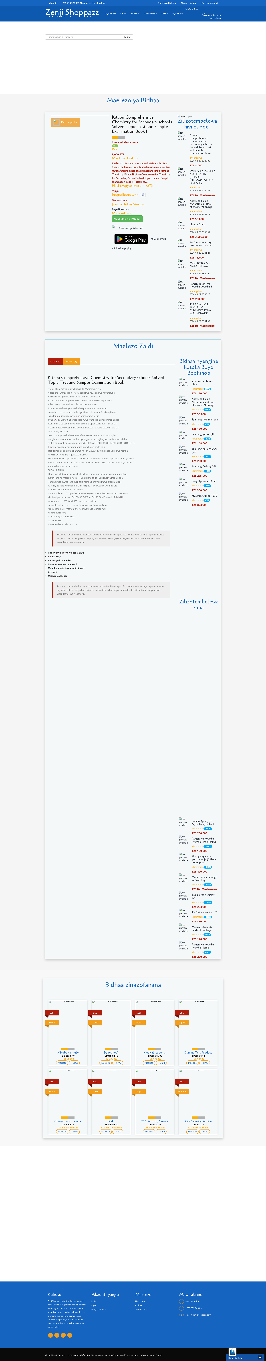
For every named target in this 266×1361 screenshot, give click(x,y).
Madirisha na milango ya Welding (204, 879)
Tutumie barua (142, 1309)
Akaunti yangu (189, 3)
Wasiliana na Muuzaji (127, 218)
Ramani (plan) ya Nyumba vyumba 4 (201, 285)
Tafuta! (127, 36)
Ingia (93, 1305)
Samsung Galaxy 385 (204, 466)
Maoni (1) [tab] (71, 361)
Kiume (134, 13)
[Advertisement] (92, 72)
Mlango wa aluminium (67, 1121)
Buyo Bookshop (121, 209)
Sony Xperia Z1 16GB (204, 481)
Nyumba (176, 13)
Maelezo (62, 1062)
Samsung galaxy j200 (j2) (204, 450)
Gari (163, 13)
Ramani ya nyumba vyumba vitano (203, 946)
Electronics (149, 13)
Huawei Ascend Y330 (204, 495)
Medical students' (154, 1052)
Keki (111, 1121)
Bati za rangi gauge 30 (203, 896)
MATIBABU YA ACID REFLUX (200, 265)
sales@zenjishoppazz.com (198, 1314)
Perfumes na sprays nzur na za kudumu (201, 244)
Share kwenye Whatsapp (130, 228)
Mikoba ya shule (68, 1052)
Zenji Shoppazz (72, 12)
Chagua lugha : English (92, 3)
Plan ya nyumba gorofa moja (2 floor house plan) (204, 859)
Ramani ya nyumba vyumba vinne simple (204, 840)
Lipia (93, 1301)
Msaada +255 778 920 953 (63, 3)
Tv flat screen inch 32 (205, 912)
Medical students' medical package (202, 928)
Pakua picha (69, 122)
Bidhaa (138, 1305)
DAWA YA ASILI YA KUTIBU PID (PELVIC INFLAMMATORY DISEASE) (202, 177)
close (260, 1357)
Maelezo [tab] (55, 361)
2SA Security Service (154, 1121)
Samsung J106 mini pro (205, 419)
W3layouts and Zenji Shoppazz (125, 1355)
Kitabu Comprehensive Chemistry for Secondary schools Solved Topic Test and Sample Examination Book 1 (201, 144)
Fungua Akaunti (210, 3)
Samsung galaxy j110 (204, 434)
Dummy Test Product (198, 1052)
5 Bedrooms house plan (202, 383)
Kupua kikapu (215, 18)
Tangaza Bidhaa (167, 3)
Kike (122, 13)
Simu (75, 1062)
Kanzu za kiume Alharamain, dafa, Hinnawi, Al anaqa (201, 203)
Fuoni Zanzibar (192, 1301)
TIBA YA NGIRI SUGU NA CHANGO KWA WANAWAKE (200, 309)
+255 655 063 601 (194, 1308)
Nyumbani (110, 13)
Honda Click (197, 224)
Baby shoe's (111, 1052)
